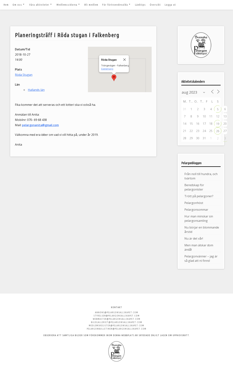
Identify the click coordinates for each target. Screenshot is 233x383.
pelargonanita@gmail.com (40, 125)
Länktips (140, 4)
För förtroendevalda (115, 4)
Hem (6, 4)
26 (217, 131)
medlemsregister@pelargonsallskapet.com (116, 325)
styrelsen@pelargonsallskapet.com (117, 315)
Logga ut (170, 4)
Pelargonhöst (193, 203)
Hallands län (36, 90)
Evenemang (107, 68)
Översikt (155, 4)
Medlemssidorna (67, 4)
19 (217, 124)
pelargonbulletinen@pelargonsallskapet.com (116, 329)
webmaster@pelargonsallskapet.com (116, 319)
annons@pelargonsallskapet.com (116, 312)
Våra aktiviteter (39, 4)
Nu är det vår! (193, 238)
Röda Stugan (23, 75)
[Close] (124, 59)
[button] (114, 77)
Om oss (17, 4)
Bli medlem (91, 4)
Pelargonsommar (196, 210)
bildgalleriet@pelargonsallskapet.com (116, 322)
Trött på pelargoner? (198, 196)
